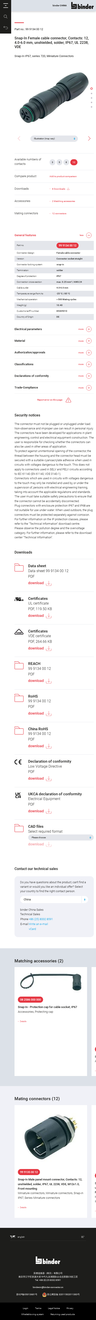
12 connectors (59, 213)
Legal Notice (54, 1308)
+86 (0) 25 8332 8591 (50, 1280)
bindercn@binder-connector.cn (48, 1287)
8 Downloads (58, 189)
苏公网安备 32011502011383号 (63, 1294)
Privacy (70, 1308)
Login (25, 1308)
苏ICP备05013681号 (26, 1294)
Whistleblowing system (32, 1314)
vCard (32, 929)
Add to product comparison (63, 176)
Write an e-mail (38, 924)
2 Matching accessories (63, 201)
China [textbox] (27, 899)
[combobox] (54, 899)
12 (74, 162)
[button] (5, 5)
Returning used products (62, 1314)
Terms (38, 1308)
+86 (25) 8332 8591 (41, 919)
